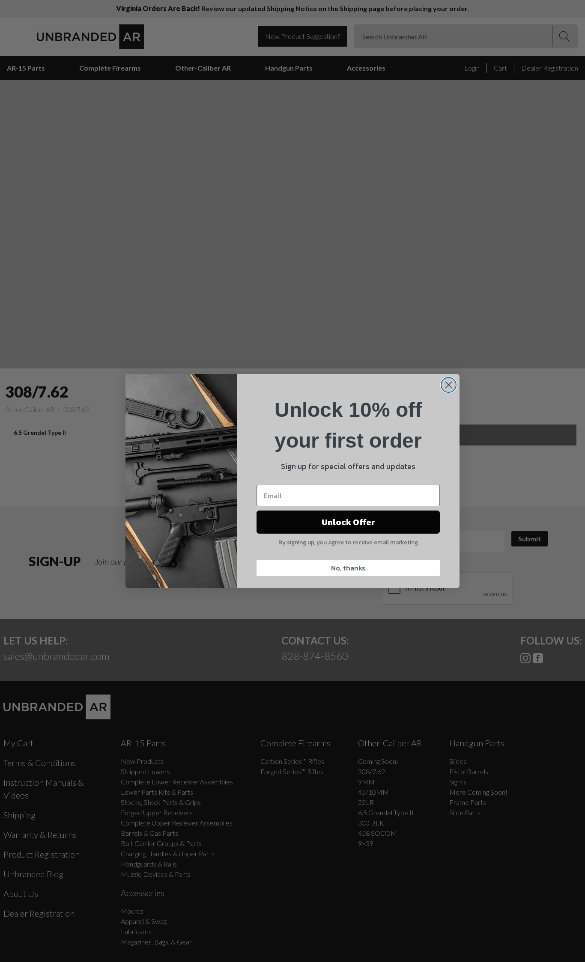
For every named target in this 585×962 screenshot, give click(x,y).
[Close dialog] (448, 384)
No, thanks (348, 568)
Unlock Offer (348, 522)
